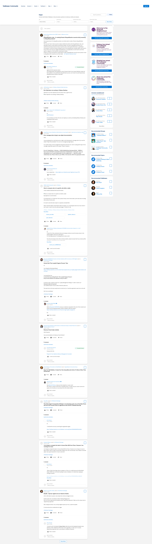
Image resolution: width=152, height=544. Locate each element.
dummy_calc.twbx (50, 214)
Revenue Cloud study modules (51, 330)
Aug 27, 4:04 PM (46, 261)
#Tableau (59, 185)
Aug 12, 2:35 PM (46, 35)
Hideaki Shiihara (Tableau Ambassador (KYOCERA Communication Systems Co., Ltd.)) (63, 228)
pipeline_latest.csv (71, 214)
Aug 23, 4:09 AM (46, 186)
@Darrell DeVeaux (52, 385)
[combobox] (47, 20)
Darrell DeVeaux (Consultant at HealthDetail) (52, 366)
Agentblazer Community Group (71, 366)
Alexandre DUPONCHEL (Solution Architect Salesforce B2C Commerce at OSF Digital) (60, 258)
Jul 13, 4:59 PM (46, 133)
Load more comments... (48, 63)
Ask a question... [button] (47, 28)
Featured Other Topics (93, 19)
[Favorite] (85, 35)
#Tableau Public (71, 210)
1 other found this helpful (54, 248)
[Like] (45, 56)
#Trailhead (50, 210)
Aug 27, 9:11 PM (46, 443)
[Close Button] (113, 26)
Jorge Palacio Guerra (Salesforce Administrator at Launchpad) (56, 132)
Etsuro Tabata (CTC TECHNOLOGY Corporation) (56, 110)
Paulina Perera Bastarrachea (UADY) (51, 34)
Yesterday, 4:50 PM (47, 402)
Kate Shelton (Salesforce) (52, 66)
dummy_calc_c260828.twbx (55, 244)
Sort (39, 19)
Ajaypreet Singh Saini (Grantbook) (53, 381)
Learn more (93, 94)
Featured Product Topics (77, 19)
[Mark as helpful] (48, 248)
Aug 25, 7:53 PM (46, 328)
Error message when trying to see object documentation (58, 135)
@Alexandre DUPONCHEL (54, 307)
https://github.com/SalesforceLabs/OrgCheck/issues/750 (68, 172)
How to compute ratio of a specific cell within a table (57, 188)
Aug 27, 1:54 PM (46, 88)
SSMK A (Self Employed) (48, 185)
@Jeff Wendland (50, 115)
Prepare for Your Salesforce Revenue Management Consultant (59, 354)
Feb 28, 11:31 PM (46, 491)
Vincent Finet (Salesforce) (52, 168)
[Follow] (108, 98)
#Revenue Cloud (65, 34)
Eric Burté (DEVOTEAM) (51, 303)
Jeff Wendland (46, 87)
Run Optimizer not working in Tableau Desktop (55, 90)
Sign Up (146, 6)
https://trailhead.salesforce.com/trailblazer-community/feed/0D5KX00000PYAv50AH (64, 429)
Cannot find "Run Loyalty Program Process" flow (56, 263)
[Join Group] (111, 134)
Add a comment (50, 80)
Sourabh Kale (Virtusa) (51, 347)
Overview (23, 6)
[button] (101, 38)
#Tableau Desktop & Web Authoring (60, 87)
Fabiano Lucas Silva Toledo (49, 490)
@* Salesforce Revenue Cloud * (70, 54)
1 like (47, 56)
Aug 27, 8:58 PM (46, 368)
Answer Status (59, 19)
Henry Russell (49, 522)
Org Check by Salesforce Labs (77, 132)
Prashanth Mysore (47, 442)
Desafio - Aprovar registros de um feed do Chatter (56, 493)
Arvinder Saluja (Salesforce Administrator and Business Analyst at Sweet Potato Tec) (60, 325)
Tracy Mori (46, 400)
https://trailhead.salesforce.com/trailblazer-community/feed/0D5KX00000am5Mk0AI (64, 476)
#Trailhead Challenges (48, 260)
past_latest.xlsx (49, 217)
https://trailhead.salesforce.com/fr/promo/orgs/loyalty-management (61, 309)
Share (59, 56)
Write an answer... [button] (51, 82)
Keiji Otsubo (49, 420)
